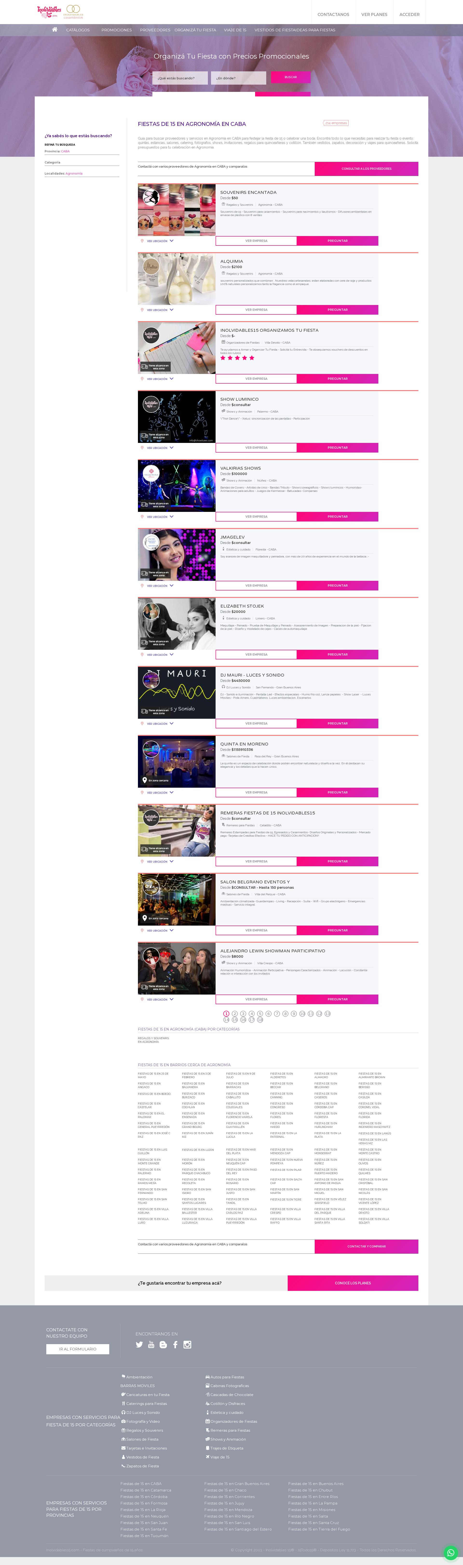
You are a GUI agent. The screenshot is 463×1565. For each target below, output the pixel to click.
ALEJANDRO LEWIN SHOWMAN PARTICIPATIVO (272, 951)
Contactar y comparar (366, 1246)
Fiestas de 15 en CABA (141, 1483)
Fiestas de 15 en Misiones (311, 1509)
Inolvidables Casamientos (73, 12)
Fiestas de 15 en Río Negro (229, 1516)
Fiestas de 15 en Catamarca (145, 1490)
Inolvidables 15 (49, 12)
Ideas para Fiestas (315, 30)
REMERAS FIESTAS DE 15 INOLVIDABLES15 (267, 813)
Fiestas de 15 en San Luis (227, 1522)
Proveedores (155, 30)
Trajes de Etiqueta (227, 1448)
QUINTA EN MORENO (244, 744)
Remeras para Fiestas (230, 1430)
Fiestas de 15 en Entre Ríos (313, 1496)
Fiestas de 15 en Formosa (143, 1503)
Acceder (410, 14)
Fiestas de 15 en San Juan (144, 1522)
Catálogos (78, 30)
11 (310, 1013)
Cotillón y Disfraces (228, 1403)
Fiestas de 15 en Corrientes (229, 1496)
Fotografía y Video (143, 1421)
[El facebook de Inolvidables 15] (173, 1346)
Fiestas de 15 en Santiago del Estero (238, 1529)
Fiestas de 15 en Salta (308, 1516)
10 (302, 1013)
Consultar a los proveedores (367, 168)
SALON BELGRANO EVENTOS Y (255, 882)
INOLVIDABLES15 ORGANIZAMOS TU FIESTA (269, 330)
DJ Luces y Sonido (143, 1412)
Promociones (117, 30)
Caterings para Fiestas (146, 1403)
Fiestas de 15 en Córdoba (143, 1496)
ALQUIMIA (231, 261)
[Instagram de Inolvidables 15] (185, 1346)
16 (243, 1019)
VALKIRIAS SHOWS (240, 468)
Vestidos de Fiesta (275, 30)
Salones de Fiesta (142, 1439)
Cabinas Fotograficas (230, 1385)
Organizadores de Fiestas (234, 1421)
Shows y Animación (228, 1439)
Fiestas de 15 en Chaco (225, 1490)
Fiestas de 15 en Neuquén (144, 1516)
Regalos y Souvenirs (144, 1430)
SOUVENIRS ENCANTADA (248, 192)
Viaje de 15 (235, 30)
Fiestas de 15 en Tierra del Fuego (319, 1529)
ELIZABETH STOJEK (242, 606)
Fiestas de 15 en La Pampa (312, 1503)
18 (260, 1019)
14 (226, 1019)
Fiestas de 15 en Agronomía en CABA (192, 124)
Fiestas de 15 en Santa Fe (143, 1529)
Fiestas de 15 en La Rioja (142, 1509)
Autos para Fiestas (227, 1377)
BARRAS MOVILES (137, 1385)
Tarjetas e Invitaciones (146, 1448)
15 (234, 1019)
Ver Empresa (256, 241)
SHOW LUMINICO (239, 399)
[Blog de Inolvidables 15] (161, 1346)
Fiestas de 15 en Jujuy (224, 1503)
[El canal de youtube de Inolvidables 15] (149, 1346)
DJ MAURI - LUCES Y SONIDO (252, 675)
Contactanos (333, 14)
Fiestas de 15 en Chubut (310, 1490)
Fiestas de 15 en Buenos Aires (315, 1483)
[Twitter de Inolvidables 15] (139, 1346)
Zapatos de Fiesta (142, 1466)
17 (251, 1019)
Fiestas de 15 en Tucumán (144, 1535)
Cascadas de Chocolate (232, 1394)
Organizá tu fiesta (195, 30)
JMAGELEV (232, 537)
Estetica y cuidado (227, 1412)
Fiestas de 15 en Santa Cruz (313, 1522)
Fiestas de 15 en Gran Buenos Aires (236, 1483)
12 (319, 1013)
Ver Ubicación (156, 241)
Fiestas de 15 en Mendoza (228, 1509)
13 (327, 1013)
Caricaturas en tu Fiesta (148, 1394)
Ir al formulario (77, 1349)
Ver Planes (374, 14)
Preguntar (338, 241)
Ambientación (139, 1377)
